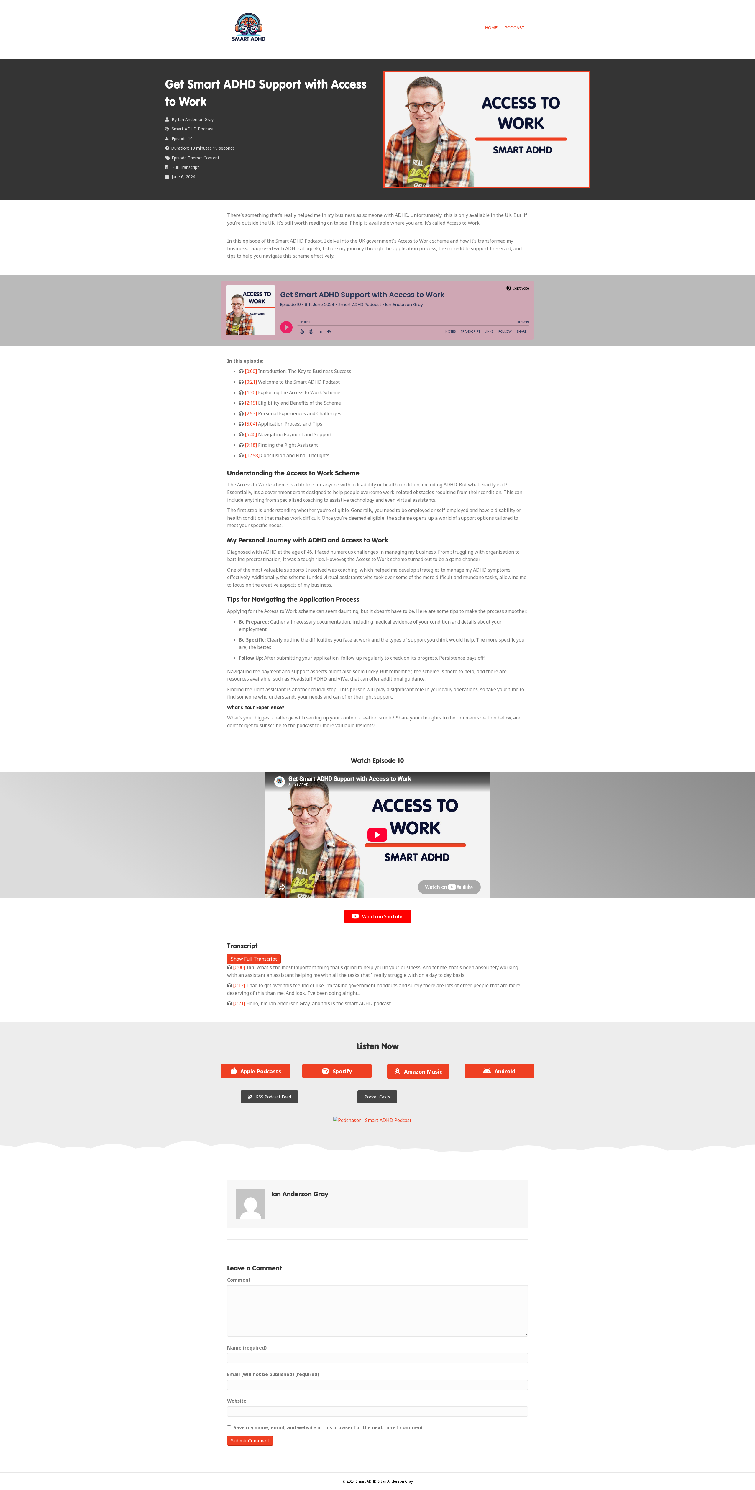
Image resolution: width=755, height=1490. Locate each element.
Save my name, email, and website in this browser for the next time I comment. (329, 1427)
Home (491, 27)
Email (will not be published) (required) (273, 1374)
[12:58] (252, 455)
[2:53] (250, 413)
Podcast (514, 27)
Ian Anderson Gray (196, 119)
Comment (239, 1280)
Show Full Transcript (254, 959)
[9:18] (250, 445)
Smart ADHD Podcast (193, 129)
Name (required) (247, 1348)
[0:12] (238, 985)
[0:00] (250, 371)
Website (237, 1401)
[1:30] (250, 392)
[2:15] (250, 403)
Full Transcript (185, 167)
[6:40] (250, 434)
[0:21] (250, 382)
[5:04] (250, 424)
